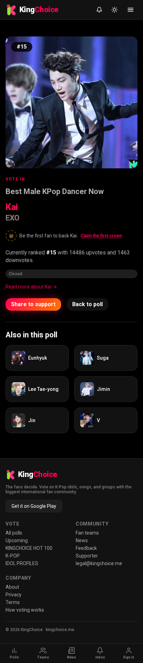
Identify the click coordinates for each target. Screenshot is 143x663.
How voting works (25, 610)
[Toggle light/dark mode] (114, 9)
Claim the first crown (101, 235)
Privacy (14, 594)
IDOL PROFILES (22, 563)
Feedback (86, 548)
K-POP (13, 556)
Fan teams (87, 533)
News (82, 540)
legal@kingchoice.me (99, 563)
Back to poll (87, 304)
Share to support (33, 304)
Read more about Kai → (31, 286)
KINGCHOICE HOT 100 (29, 548)
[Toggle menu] (130, 10)
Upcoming (17, 540)
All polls (14, 533)
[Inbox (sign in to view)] (99, 9)
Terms (13, 602)
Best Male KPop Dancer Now (55, 191)
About (12, 587)
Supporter (87, 556)
